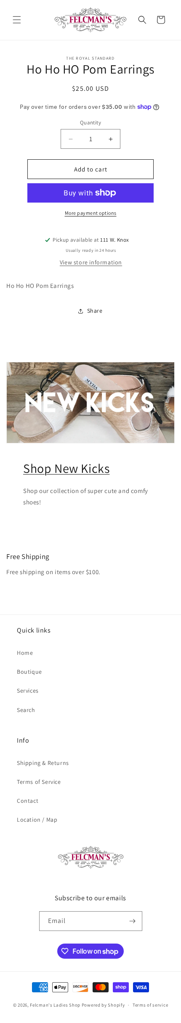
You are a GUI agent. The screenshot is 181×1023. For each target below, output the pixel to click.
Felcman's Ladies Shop (55, 1005)
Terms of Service (39, 782)
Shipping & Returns (43, 763)
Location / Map (37, 819)
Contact (27, 800)
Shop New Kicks (66, 468)
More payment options (91, 213)
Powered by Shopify (103, 1005)
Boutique (29, 671)
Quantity (90, 122)
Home (25, 653)
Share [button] (95, 310)
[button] (17, 20)
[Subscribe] (132, 921)
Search (26, 710)
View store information (91, 262)
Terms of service (150, 1005)
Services (28, 690)
